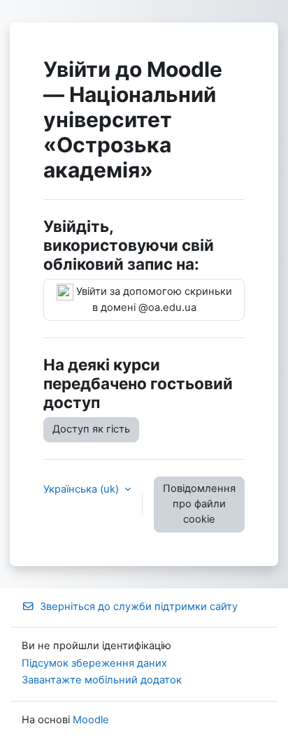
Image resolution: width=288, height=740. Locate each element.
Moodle (91, 719)
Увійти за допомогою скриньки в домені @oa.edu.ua (152, 299)
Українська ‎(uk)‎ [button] (82, 489)
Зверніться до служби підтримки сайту (139, 606)
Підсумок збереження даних (94, 663)
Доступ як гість (91, 429)
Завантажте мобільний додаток (102, 680)
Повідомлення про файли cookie (199, 503)
